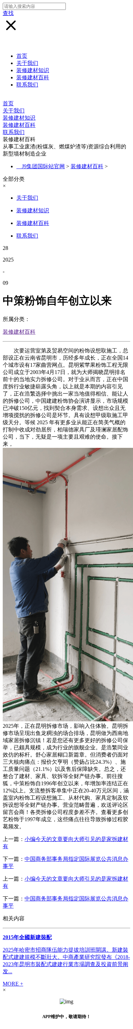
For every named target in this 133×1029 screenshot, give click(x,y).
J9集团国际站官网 (43, 166)
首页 (21, 56)
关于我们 (27, 63)
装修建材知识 (32, 70)
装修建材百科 (32, 77)
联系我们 (27, 85)
